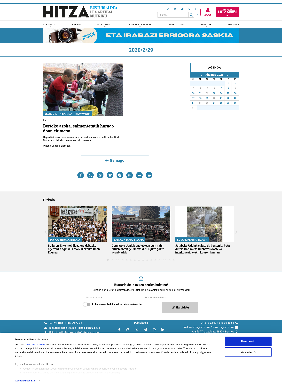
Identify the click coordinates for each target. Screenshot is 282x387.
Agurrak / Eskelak (140, 24)
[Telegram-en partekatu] (120, 175)
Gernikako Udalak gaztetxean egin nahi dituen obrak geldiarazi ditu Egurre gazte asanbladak (138, 249)
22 (228, 98)
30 (216, 83)
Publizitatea (141, 322)
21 (221, 98)
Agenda (76, 24)
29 (209, 83)
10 (193, 93)
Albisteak (49, 24)
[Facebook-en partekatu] (80, 175)
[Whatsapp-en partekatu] (129, 175)
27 (195, 83)
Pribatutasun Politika (103, 304)
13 (214, 93)
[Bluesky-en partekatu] (110, 175)
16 (235, 93)
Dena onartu (248, 341)
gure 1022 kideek (35, 344)
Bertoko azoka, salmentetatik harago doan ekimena (78, 128)
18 (200, 98)
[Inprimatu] (149, 175)
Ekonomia (51, 113)
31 (223, 83)
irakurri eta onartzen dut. (117, 304)
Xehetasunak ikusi (25, 380)
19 (207, 98)
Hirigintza (66, 113)
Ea (44, 120)
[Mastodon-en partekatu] (100, 175)
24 (193, 103)
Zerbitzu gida (175, 24)
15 (228, 93)
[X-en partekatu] (90, 175)
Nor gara (233, 24)
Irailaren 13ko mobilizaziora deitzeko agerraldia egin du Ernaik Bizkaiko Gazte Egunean (74, 249)
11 (200, 93)
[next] (228, 75)
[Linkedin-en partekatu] (139, 175)
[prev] (201, 75)
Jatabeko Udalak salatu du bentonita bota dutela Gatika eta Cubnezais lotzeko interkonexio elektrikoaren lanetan (202, 249)
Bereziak (206, 24)
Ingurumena (82, 113)
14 (221, 93)
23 (235, 98)
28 (202, 83)
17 (193, 98)
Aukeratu (246, 352)
